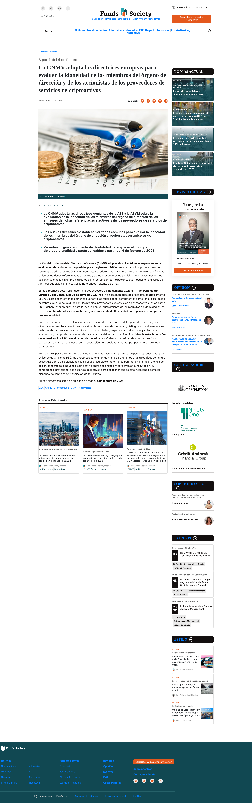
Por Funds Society (184, 669)
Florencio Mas (178, 327)
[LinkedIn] (43, 8)
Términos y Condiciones (86, 796)
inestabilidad (59, 469)
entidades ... (140, 469)
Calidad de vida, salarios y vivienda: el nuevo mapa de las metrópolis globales (186, 712)
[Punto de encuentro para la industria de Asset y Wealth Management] (126, 14)
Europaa (151, 469)
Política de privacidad (115, 796)
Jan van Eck (177, 349)
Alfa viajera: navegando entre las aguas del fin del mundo (185, 687)
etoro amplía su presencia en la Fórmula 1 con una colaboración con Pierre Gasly (186, 660)
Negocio (150, 30)
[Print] (160, 101)
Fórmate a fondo (69, 760)
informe (104, 469)
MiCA (73, 387)
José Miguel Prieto (180, 306)
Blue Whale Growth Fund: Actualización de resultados (195, 554)
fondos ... (95, 469)
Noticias (6, 760)
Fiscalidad (65, 766)
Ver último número (193, 270)
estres (50, 469)
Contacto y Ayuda (144, 774)
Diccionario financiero (71, 777)
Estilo (180, 639)
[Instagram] (51, 8)
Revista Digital (189, 192)
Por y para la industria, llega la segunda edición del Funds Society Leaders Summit (196, 582)
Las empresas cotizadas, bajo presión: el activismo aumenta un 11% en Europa (192, 141)
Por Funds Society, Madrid (54, 465)
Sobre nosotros (190, 484)
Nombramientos (97, 30)
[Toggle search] (209, 30)
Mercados (131, 30)
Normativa (133, 32)
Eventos (182, 538)
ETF (141, 30)
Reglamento (84, 387)
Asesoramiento (67, 771)
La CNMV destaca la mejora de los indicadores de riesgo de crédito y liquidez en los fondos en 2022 (57, 458)
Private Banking (180, 30)
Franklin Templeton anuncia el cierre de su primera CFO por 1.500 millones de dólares (190, 116)
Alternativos (116, 30)
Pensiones (163, 30)
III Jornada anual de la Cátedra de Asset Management (196, 607)
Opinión (182, 287)
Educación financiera (70, 782)
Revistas (108, 760)
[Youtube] (59, 8)
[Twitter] (68, 8)
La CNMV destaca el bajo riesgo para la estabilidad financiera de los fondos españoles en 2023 (103, 458)
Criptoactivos (61, 387)
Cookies (137, 796)
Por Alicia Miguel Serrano (187, 695)
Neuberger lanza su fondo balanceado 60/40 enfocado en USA (186, 320)
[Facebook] (148, 101)
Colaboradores (190, 365)
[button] (191, 7)
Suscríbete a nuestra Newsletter (191, 18)
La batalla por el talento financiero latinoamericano (188, 92)
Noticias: (80, 30)
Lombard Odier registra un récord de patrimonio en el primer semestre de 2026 (192, 166)
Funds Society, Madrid (53, 206)
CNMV (48, 387)
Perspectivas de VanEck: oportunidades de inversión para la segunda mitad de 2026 (187, 342)
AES (41, 387)
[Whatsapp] (166, 101)
